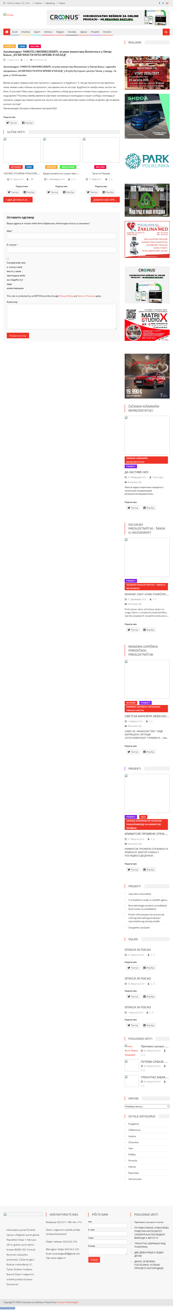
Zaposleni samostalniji (139, 894)
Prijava (62, 3)
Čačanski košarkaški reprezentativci (143, 408)
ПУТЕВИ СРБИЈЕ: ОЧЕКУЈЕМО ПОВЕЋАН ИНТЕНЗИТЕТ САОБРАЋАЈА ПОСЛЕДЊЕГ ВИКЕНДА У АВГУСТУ (151, 1233)
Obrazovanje (68, 167)
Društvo (25, 32)
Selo (143, 816)
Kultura (48, 32)
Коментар (12, 302)
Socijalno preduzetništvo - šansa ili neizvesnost (146, 528)
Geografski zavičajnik (139, 927)
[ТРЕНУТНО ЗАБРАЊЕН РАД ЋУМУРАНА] (132, 1081)
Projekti (95, 32)
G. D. (26, 59)
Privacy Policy (66, 296)
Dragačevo (133, 1124)
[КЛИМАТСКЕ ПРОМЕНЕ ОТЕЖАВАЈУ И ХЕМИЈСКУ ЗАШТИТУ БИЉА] (147, 793)
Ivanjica (132, 1136)
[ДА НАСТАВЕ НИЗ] (147, 435)
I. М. (32, 179)
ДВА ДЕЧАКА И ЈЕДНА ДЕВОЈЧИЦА (20, 200)
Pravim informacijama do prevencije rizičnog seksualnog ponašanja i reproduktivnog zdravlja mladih (146, 918)
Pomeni (107, 32)
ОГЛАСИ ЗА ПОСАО (138, 950)
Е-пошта (12, 244)
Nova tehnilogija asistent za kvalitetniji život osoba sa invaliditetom (147, 907)
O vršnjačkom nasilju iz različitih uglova (147, 900)
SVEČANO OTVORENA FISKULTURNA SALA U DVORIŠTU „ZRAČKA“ (35, 173)
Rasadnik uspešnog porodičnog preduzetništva (143, 650)
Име (10, 231)
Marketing (50, 3)
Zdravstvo (133, 1142)
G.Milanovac (134, 1130)
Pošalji (94, 1259)
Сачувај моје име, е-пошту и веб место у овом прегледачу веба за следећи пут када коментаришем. (16, 275)
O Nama (38, 3)
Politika (132, 1154)
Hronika (72, 32)
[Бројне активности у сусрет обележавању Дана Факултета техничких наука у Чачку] (61, 150)
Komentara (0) (40, 59)
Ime (90, 1222)
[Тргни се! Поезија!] (101, 150)
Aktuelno (16, 167)
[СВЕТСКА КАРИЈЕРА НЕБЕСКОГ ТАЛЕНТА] (147, 679)
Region (60, 32)
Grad (14, 32)
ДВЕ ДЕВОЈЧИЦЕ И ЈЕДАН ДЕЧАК (149, 1254)
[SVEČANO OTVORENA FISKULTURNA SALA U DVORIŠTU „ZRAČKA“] (22, 150)
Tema (90, 1238)
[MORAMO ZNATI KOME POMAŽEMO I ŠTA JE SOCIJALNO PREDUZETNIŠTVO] (147, 557)
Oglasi (83, 32)
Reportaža (133, 1173)
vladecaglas (158, 477)
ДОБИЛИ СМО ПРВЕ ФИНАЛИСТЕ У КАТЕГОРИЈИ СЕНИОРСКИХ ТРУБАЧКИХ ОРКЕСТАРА (106, 200)
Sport (37, 32)
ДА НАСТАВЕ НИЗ (136, 472)
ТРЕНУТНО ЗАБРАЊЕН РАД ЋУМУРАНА (149, 1245)
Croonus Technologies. (67, 1302)
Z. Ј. (154, 599)
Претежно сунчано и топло (149, 1222)
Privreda (132, 1160)
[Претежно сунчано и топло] (132, 1050)
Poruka (91, 1246)
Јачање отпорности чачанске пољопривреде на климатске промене (144, 824)
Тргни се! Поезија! (101, 173)
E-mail (91, 1230)
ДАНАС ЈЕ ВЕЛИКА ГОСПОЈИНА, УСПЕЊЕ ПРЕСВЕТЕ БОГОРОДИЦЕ (149, 1265)
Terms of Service (86, 296)
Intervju (130, 702)
